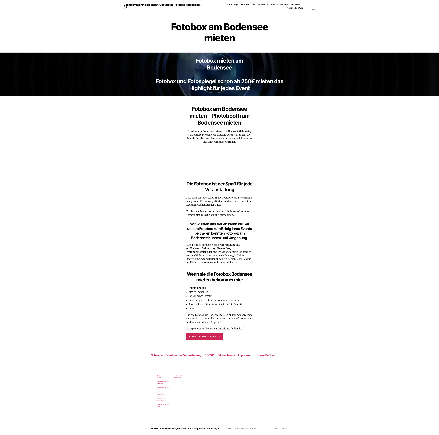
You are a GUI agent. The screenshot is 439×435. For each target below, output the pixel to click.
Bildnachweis (226, 355)
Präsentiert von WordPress (247, 428)
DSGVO (209, 355)
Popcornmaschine (279, 4)
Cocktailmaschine (260, 4)
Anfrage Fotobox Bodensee (204, 337)
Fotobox (245, 4)
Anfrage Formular (295, 8)
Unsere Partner (265, 355)
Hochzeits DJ (297, 4)
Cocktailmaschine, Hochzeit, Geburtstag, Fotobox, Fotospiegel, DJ (162, 6)
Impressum (245, 355)
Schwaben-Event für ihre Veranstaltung (176, 355)
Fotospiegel (232, 4)
